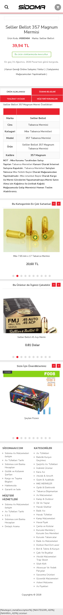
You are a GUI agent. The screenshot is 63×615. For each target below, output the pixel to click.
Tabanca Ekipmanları (47, 491)
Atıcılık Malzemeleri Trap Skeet (46, 558)
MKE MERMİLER (44, 483)
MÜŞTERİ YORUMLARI (47, 99)
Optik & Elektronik (45, 487)
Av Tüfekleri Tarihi (14, 460)
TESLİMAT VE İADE (16, 99)
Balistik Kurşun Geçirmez (44, 459)
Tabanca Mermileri (22, 164)
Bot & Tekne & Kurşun (47, 548)
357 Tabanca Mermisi (38, 138)
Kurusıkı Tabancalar (46, 537)
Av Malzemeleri (44, 495)
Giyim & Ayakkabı (45, 479)
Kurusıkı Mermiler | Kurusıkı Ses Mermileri (47, 532)
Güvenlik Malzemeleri (47, 578)
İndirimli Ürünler (44, 468)
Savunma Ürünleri (45, 574)
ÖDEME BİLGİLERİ (47, 91)
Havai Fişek (42, 522)
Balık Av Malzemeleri (47, 541)
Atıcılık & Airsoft (44, 475)
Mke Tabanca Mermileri (38, 131)
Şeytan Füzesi (31, 418)
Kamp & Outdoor (44, 499)
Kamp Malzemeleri (45, 518)
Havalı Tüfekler (44, 514)
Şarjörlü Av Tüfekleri (47, 464)
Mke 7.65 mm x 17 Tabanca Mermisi (31, 256)
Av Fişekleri (42, 586)
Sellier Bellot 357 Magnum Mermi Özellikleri (27, 104)
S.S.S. (8, 515)
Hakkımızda (10, 485)
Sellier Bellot (46, 38)
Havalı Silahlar (43, 506)
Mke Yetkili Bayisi (22, 172)
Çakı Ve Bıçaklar (44, 552)
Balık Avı (40, 510)
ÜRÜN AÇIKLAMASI (16, 91)
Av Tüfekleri (42, 453)
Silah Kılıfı (41, 563)
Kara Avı (40, 472)
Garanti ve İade (13, 489)
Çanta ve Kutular (45, 526)
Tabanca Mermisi (38, 124)
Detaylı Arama (12, 526)
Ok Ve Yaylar (43, 503)
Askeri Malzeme (44, 582)
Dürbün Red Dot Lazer (47, 545)
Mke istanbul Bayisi (30, 175)
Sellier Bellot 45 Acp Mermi (31, 337)
